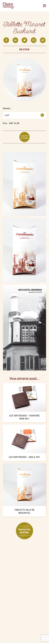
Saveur (6, 108)
